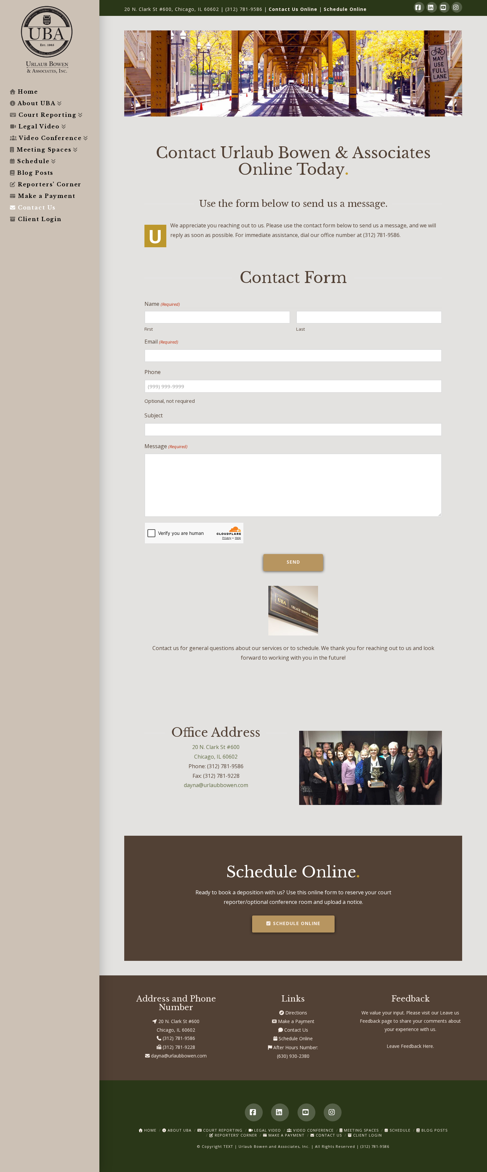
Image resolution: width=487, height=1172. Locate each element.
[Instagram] (457, 7)
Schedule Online (345, 9)
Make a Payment (295, 1021)
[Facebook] (419, 7)
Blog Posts (434, 1130)
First (148, 328)
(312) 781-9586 (243, 9)
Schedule (399, 1130)
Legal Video (267, 1130)
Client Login (367, 1135)
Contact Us (295, 1030)
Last (300, 328)
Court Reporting (222, 1130)
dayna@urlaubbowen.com (216, 785)
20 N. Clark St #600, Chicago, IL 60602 (171, 9)
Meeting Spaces (361, 1130)
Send (293, 562)
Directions (295, 1012)
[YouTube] (444, 7)
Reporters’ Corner (235, 1135)
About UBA (178, 1130)
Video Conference (313, 1130)
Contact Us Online (293, 9)
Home (149, 1130)
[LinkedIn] (431, 7)
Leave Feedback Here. (410, 1046)
